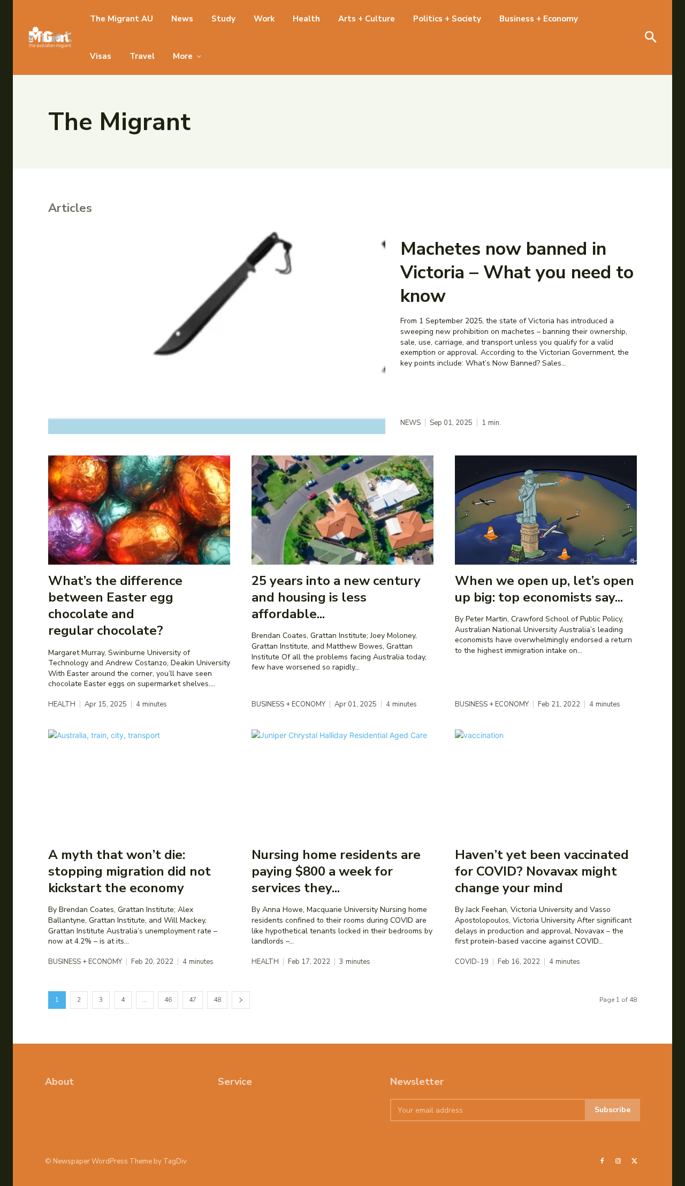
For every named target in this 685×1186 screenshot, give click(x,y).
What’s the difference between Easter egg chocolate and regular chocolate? (115, 606)
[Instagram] (618, 1161)
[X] (634, 1161)
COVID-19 (472, 962)
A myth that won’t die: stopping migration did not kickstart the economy (129, 871)
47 (192, 999)
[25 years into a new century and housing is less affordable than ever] (342, 510)
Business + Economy (288, 704)
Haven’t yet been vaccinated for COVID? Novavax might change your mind (542, 871)
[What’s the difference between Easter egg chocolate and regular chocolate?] (139, 510)
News (410, 423)
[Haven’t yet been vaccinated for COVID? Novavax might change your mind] (546, 784)
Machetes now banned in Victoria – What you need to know (517, 272)
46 (168, 999)
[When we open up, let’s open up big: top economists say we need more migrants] (546, 510)
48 (217, 999)
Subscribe (612, 1110)
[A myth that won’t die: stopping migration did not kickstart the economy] (139, 784)
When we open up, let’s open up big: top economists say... (544, 589)
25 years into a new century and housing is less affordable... (336, 597)
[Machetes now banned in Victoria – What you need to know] (216, 333)
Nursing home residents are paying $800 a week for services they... (336, 871)
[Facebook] (602, 1161)
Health (61, 704)
